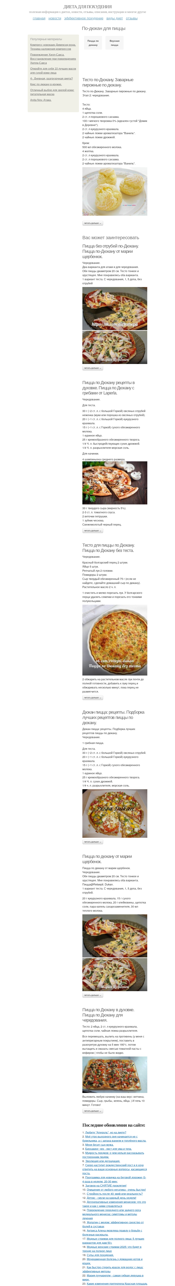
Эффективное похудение (83, 17)
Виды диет (114, 17)
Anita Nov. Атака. (40, 100)
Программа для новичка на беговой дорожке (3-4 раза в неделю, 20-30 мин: (114, 1179)
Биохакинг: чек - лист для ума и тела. (108, 1149)
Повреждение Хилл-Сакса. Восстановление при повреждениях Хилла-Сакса (53, 58)
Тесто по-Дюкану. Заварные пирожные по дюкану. (107, 82)
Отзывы (132, 17)
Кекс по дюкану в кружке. (46, 84)
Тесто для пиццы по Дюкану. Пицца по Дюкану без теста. (108, 548)
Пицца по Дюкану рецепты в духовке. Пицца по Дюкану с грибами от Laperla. (108, 387)
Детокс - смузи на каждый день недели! (111, 1198)
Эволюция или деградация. (102, 1161)
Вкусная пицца (114, 42)
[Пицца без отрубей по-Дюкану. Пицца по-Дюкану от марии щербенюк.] (114, 325)
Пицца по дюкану (93, 42)
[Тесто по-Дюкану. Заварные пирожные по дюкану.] (114, 191)
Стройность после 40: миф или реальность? (115, 1194)
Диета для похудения (88, 6)
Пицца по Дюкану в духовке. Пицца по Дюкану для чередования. (108, 1015)
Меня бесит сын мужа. (99, 1145)
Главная (39, 17)
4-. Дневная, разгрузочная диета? (51, 78)
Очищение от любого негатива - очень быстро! (116, 1190)
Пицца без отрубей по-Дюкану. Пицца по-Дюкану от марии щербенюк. (110, 251)
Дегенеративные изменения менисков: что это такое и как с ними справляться (114, 1204)
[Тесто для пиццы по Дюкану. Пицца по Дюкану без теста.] (114, 640)
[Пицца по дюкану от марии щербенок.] (114, 952)
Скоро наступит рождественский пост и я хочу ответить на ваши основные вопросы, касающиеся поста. (114, 1169)
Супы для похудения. (100, 1255)
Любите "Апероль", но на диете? (105, 1132)
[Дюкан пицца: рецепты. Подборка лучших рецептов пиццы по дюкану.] (114, 813)
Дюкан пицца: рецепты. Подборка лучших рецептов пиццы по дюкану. (113, 717)
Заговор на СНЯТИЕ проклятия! (105, 1185)
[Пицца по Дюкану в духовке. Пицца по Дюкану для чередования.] (114, 1075)
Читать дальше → (92, 223)
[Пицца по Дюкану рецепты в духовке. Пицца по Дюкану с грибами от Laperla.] (114, 482)
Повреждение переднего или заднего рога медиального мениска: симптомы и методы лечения (111, 1214)
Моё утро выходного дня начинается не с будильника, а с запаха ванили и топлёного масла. (114, 1138)
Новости (55, 17)
